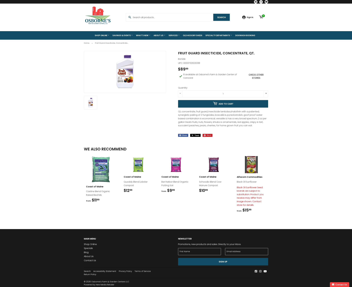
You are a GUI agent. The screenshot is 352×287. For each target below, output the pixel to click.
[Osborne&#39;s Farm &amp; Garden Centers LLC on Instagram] (260, 271)
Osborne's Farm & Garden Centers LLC (110, 281)
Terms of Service (143, 271)
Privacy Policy (125, 271)
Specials (88, 248)
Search (223, 17)
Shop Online (101, 35)
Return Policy (90, 274)
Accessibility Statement (104, 271)
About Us (159, 35)
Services (173, 35)
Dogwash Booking (245, 35)
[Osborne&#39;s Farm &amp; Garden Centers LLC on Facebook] (256, 271)
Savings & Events (121, 35)
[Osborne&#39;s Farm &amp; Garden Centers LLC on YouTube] (265, 271)
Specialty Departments (217, 35)
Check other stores (256, 76)
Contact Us (90, 260)
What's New (142, 35)
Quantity (182, 87)
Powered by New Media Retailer (99, 284)
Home (86, 43)
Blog (86, 252)
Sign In (250, 17)
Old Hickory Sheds (192, 35)
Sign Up (223, 261)
